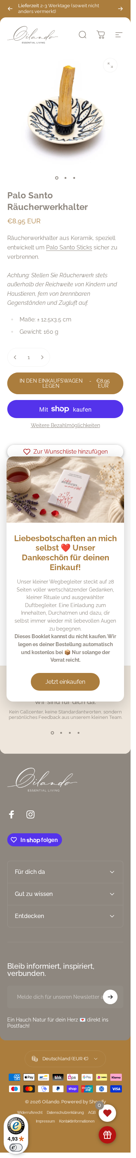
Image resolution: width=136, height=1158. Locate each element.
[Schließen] (112, 468)
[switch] (15, 1147)
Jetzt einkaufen (65, 681)
